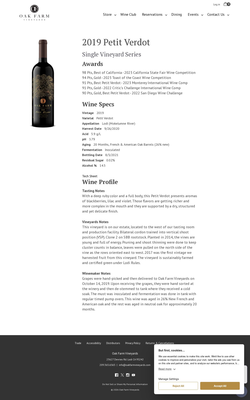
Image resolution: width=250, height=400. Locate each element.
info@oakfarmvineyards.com (134, 365)
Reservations (152, 14)
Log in (216, 4)
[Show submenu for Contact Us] (228, 14)
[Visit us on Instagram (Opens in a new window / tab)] (127, 375)
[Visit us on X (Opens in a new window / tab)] (122, 375)
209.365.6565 (107, 365)
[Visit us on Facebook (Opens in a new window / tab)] (116, 375)
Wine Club (128, 14)
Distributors (113, 343)
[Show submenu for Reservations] (166, 14)
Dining (176, 14)
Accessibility (94, 343)
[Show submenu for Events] (202, 14)
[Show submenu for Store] (115, 14)
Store (107, 14)
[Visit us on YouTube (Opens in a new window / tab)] (133, 375)
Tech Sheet (89, 176)
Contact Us (216, 14)
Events (193, 14)
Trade (78, 343)
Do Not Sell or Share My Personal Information (125, 384)
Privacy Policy (132, 343)
